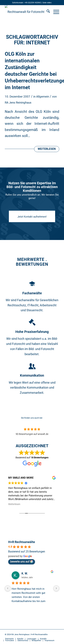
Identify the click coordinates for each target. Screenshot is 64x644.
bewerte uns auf (20, 561)
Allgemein (42, 96)
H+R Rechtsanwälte (21, 542)
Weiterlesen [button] (14, 504)
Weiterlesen (47, 149)
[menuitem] (46, 12)
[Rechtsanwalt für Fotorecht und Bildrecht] (26, 12)
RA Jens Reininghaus (18, 102)
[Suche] (46, 12)
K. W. (25, 573)
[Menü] (54, 12)
